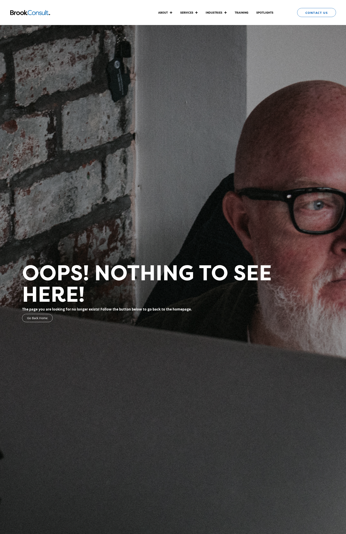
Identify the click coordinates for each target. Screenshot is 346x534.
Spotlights (264, 12)
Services (186, 12)
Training (241, 12)
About (163, 12)
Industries (214, 12)
